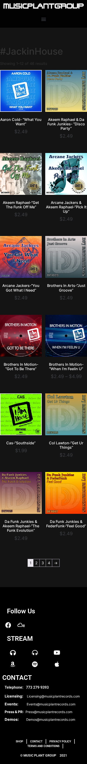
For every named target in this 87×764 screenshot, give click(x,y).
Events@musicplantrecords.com (51, 704)
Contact (36, 741)
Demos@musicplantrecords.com (50, 719)
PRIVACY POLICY (60, 741)
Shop (19, 741)
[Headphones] (13, 652)
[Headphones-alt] (35, 652)
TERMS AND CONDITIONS (43, 746)
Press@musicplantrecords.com (49, 712)
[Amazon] (13, 664)
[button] (43, 19)
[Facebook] (8, 625)
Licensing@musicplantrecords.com (53, 696)
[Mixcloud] (21, 625)
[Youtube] (57, 652)
